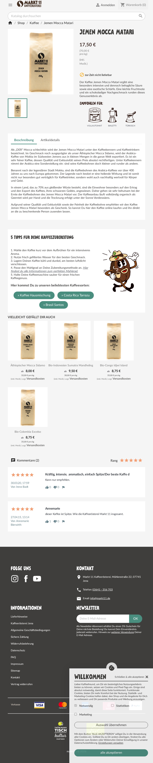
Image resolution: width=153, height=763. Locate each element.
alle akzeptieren (111, 752)
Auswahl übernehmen (111, 725)
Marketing (85, 714)
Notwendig (85, 706)
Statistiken (122, 706)
